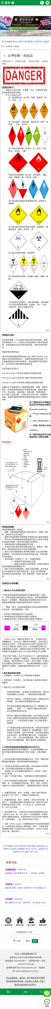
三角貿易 (41, 849)
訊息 (25, 992)
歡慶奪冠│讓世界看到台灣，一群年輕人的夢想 (24, 873)
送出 (35, 941)
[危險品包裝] (20, 61)
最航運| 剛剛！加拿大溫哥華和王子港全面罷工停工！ (25, 888)
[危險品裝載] (33, 61)
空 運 (34, 849)
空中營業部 (8, 846)
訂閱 (18, 941)
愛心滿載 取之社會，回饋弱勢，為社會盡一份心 (25, 902)
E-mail (42, 992)
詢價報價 (21, 849)
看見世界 (23, 846)
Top (47, 522)
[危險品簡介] (7, 61)
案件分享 (34, 852)
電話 (8, 992)
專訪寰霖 (41, 846)
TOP (47, 330)
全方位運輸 (24, 852)
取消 (27, 941)
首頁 (2, 46)
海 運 (28, 849)
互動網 (13, 849)
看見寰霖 (32, 846)
